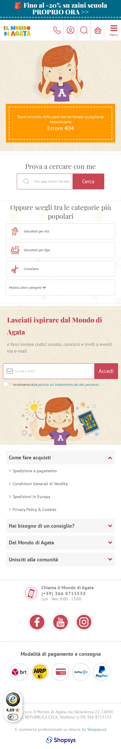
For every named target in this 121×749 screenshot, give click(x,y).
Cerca (88, 181)
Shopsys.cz (96, 729)
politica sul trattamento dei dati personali (68, 384)
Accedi (106, 371)
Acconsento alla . (55, 384)
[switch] (13, 717)
